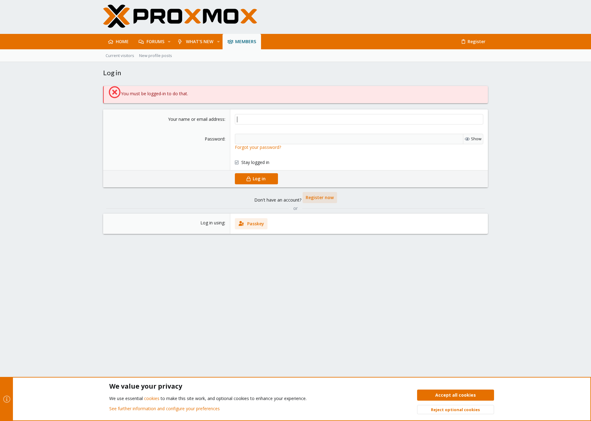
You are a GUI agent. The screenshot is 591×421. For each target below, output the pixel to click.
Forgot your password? (258, 147)
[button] (169, 42)
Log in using (212, 223)
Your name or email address (196, 119)
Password (214, 139)
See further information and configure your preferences (164, 408)
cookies (151, 398)
